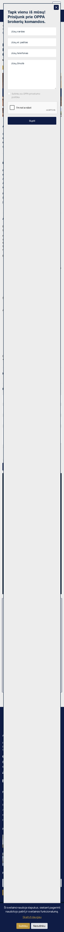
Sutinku (23, 926)
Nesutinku (39, 926)
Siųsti (32, 120)
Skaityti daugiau (32, 917)
